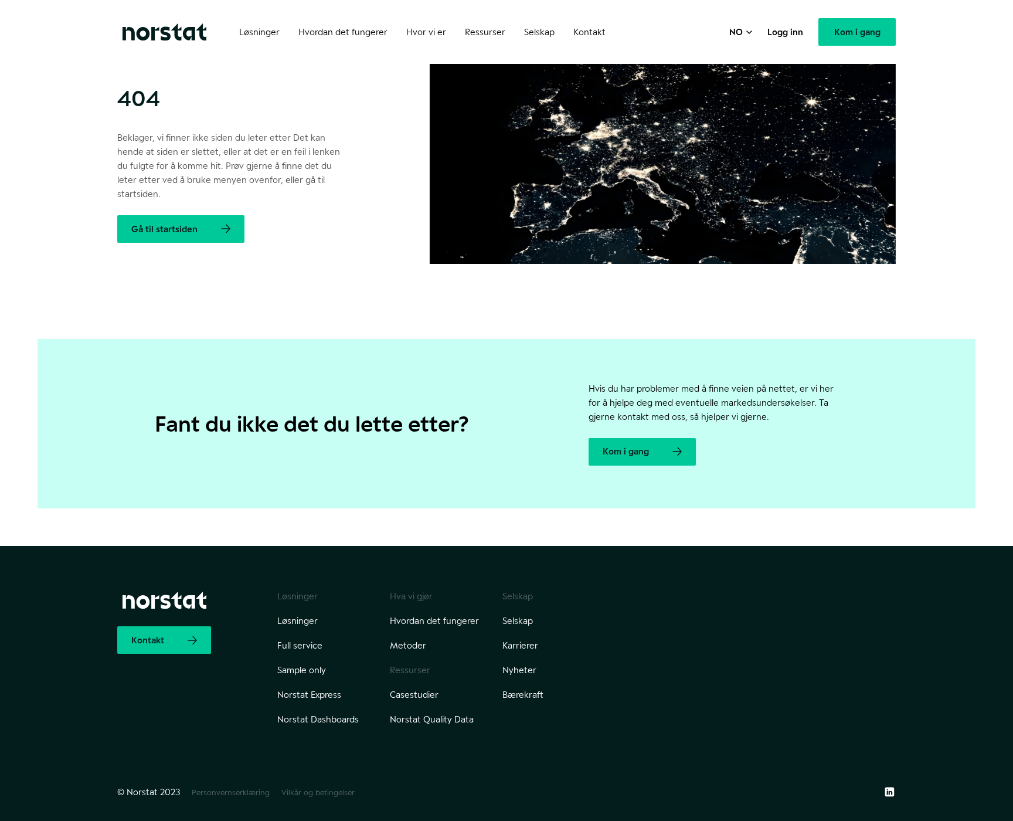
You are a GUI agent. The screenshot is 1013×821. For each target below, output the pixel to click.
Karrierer (520, 645)
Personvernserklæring (231, 792)
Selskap (517, 621)
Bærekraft (522, 695)
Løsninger (297, 621)
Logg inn (785, 32)
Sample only (301, 670)
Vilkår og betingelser (318, 792)
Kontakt (589, 32)
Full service (299, 645)
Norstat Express (309, 695)
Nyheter (519, 670)
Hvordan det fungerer (434, 621)
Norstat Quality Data (432, 719)
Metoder (408, 645)
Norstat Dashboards (318, 719)
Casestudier (414, 695)
